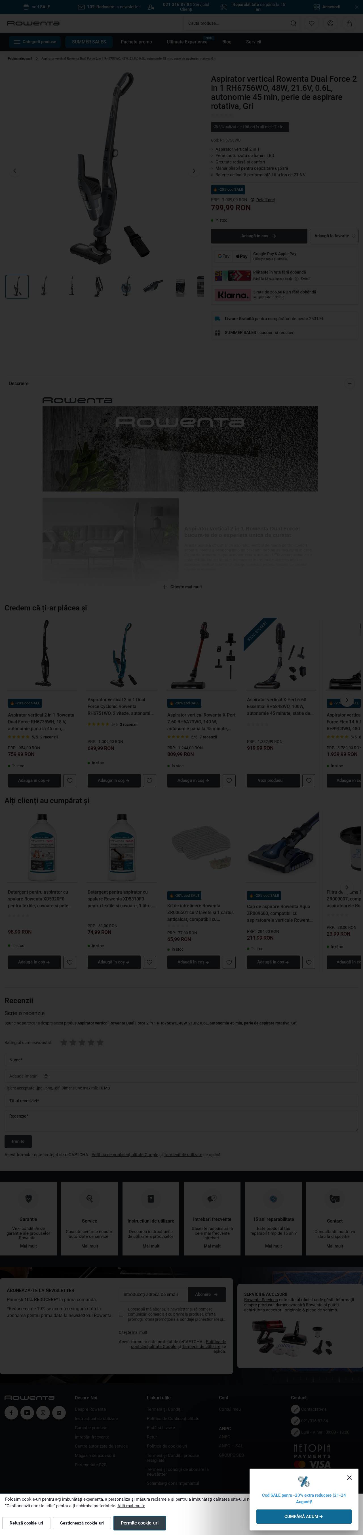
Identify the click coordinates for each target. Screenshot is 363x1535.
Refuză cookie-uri (26, 1523)
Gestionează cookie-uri (82, 1523)
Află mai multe (131, 1505)
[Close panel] (349, 1477)
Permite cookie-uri (140, 1523)
